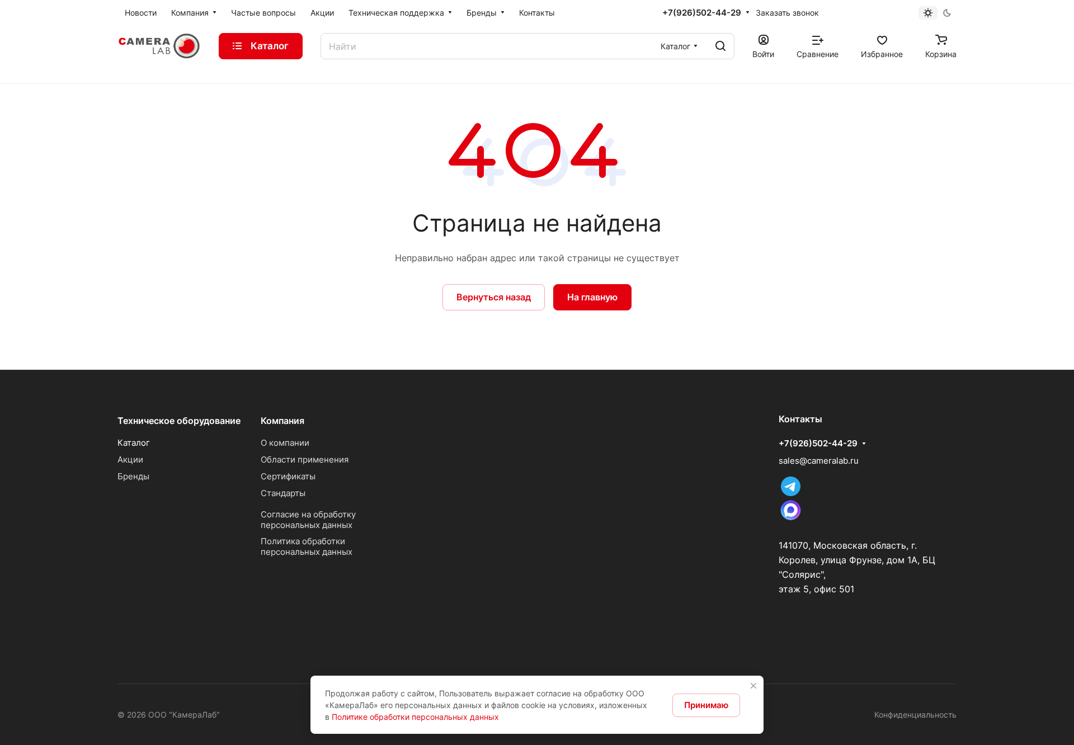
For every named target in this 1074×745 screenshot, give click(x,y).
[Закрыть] (753, 686)
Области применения (304, 459)
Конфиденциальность (915, 714)
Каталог (133, 442)
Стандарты (283, 493)
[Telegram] (790, 493)
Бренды (133, 476)
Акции (130, 459)
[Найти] (720, 46)
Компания (282, 420)
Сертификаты (288, 476)
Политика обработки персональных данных (306, 546)
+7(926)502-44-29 (701, 13)
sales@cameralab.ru (819, 460)
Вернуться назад (493, 297)
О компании (285, 442)
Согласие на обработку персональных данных (308, 519)
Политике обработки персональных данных (415, 717)
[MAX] (791, 519)
